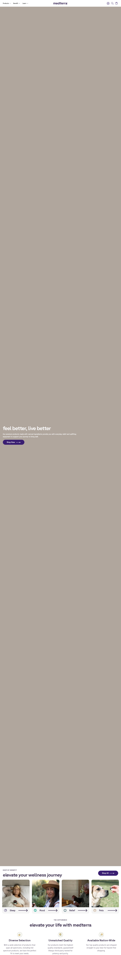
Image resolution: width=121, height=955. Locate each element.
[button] (7, 3)
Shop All (105, 873)
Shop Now (11, 442)
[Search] (112, 3)
